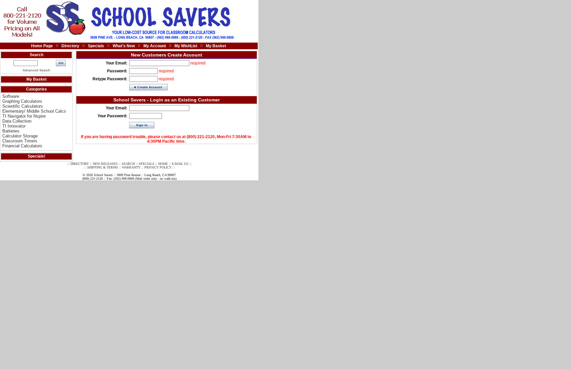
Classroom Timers (19, 140)
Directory (70, 46)
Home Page (42, 46)
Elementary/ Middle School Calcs (34, 111)
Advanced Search (36, 70)
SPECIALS (146, 164)
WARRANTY (131, 167)
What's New (124, 46)
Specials (96, 46)
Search (36, 55)
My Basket (216, 46)
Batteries (10, 131)
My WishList (185, 46)
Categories (36, 89)
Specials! (36, 156)
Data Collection (16, 121)
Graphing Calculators (22, 101)
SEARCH (128, 164)
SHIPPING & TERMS (102, 167)
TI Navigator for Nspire (24, 116)
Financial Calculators (22, 145)
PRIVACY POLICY (157, 167)
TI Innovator (13, 126)
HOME (163, 164)
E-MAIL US (180, 164)
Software (10, 96)
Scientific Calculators (22, 106)
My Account (154, 46)
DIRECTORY (79, 164)
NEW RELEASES (105, 164)
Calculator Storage (20, 135)
